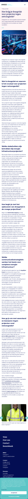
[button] (1, 418)
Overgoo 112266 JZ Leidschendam (8, 455)
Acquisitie (5, 473)
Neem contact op (11, 391)
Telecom (25, 0)
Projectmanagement (8, 475)
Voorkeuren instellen (14, 496)
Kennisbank (8, 446)
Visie (5, 437)
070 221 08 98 (6, 464)
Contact (6, 443)
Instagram (5, 467)
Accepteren (14, 492)
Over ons (6, 440)
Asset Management (8, 476)
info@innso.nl (6, 462)
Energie (19, 0)
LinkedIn (5, 465)
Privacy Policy (4, 489)
